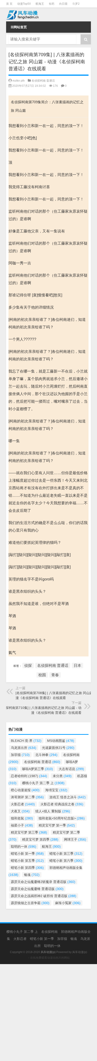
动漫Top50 (24, 3)
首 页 (9, 3)
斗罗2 (76, 3)
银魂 (32, 875)
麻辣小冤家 (68, 903)
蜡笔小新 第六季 (65, 860)
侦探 (28, 666)
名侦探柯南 (49, 932)
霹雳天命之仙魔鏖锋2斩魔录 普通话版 (43, 882)
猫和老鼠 (22, 818)
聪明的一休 (23, 846)
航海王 (40, 3)
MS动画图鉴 (60, 741)
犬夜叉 (20, 811)
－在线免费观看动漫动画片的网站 (48, 957)
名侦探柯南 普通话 (43, 80)
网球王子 (75, 839)
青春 (55, 675)
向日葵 (63, 3)
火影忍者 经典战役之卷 (61, 804)
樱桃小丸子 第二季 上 (43, 783)
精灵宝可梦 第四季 (40, 839)
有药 (51, 3)
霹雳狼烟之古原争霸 (30, 903)
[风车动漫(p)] (48, 14)
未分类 (62, 776)
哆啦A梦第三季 (37, 769)
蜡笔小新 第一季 (27, 853)
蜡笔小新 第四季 (27, 868)
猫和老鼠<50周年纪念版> (62, 818)
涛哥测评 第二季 (27, 797)
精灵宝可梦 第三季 (29, 832)
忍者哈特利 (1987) (29, 776)
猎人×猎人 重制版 (52, 811)
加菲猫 (20, 755)
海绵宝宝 (56, 790)
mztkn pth (18, 80)
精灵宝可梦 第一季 (57, 825)
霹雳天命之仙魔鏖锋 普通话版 (37, 889)
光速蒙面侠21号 (58, 748)
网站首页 (20, 27)
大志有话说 (71, 769)
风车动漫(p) (79, 952)
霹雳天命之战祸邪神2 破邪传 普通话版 (43, 896)
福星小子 (22, 825)
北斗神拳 (46, 755)
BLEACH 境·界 (26, 741)
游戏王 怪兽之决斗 (67, 797)
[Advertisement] (48, 1012)
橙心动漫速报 (25, 790)
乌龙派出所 (23, 748)
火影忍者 (23, 804)
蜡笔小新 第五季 (27, 860)
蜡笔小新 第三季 (65, 853)
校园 (42, 675)
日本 (77, 666)
